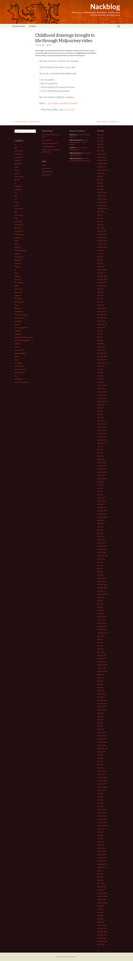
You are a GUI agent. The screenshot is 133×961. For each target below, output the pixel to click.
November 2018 (102, 433)
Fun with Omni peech (48, 146)
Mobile (17, 286)
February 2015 (101, 578)
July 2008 (100, 832)
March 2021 (100, 343)
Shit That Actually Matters (22, 340)
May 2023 (100, 260)
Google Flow (18, 228)
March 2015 (100, 575)
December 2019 (102, 392)
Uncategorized (19, 366)
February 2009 (101, 809)
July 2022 (100, 292)
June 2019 (100, 411)
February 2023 (101, 270)
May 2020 (100, 376)
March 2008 (100, 845)
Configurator (18, 186)
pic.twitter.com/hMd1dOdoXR (62, 103)
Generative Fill (19, 225)
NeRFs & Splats (19, 302)
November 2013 (102, 626)
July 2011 (100, 716)
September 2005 (102, 941)
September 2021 (102, 324)
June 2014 (100, 604)
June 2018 (100, 450)
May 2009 (100, 800)
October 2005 (101, 938)
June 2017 (100, 488)
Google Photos (19, 234)
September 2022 (102, 286)
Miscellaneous (19, 283)
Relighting (18, 331)
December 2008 (102, 816)
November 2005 (102, 935)
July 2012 (100, 678)
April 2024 (100, 225)
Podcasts (17, 324)
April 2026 (100, 147)
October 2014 (101, 591)
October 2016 (101, 514)
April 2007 (100, 880)
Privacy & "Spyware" (21, 328)
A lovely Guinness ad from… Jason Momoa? (78, 142)
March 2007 (100, 883)
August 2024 (101, 212)
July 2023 (100, 254)
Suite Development (20, 353)
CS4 (16, 193)
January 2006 (101, 928)
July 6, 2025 (69, 109)
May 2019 (100, 414)
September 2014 (102, 594)
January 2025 (101, 196)
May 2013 (100, 646)
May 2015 (100, 568)
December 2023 (102, 237)
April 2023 (100, 263)
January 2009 (101, 813)
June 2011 (100, 719)
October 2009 (101, 784)
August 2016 (101, 520)
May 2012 (100, 684)
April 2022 (100, 302)
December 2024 (102, 199)
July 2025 (100, 176)
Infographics (18, 260)
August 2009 (101, 790)
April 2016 (100, 533)
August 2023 (101, 250)
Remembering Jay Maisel (50, 143)
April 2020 (100, 379)
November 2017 (102, 472)
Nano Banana (18, 299)
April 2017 (100, 495)
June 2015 (100, 565)
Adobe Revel (19, 157)
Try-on (16, 360)
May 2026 (100, 144)
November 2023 (102, 241)
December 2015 (102, 546)
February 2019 (101, 424)
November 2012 (102, 665)
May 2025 (100, 183)
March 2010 (100, 768)
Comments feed (47, 172)
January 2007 (101, 890)
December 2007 (102, 854)
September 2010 (102, 748)
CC (15, 183)
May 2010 (100, 761)
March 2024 (100, 228)
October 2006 (101, 899)
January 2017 (101, 504)
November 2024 (102, 202)
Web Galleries (19, 379)
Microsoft (17, 279)
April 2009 (100, 803)
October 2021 (101, 321)
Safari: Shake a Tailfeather (109, 121)
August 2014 (101, 597)
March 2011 (100, 729)
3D (15, 144)
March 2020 (100, 382)
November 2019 (102, 395)
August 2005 (101, 944)
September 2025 (102, 170)
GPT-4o (17, 241)
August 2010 (101, 752)
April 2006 (100, 919)
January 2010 (101, 774)
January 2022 (101, 311)
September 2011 (102, 710)
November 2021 (102, 318)
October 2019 (101, 398)
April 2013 (100, 649)
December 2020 (102, 353)
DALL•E (17, 202)
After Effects (18, 164)
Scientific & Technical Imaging (24, 337)
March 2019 (100, 421)
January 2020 (101, 388)
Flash (16, 218)
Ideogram (18, 247)
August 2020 (101, 366)
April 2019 (100, 417)
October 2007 (101, 861)
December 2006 (102, 893)
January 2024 (101, 234)
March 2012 (100, 691)
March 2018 (100, 459)
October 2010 (101, 745)
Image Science (19, 257)
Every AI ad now (47, 140)
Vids (16, 376)
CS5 (16, 196)
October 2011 (101, 707)
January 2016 (101, 543)
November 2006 (102, 896)
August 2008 (101, 829)
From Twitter (19, 221)
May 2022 (100, 298)
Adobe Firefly (19, 151)
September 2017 (102, 478)
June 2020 (100, 372)
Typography (18, 363)
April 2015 (100, 572)
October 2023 (101, 244)
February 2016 (101, 540)
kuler (16, 273)
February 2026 (101, 154)
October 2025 (101, 167)
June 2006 (100, 912)
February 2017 (101, 501)
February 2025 (101, 192)
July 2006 (100, 909)
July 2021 (100, 331)
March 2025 (100, 189)
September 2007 (102, 864)
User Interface (19, 373)
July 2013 (100, 639)
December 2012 (102, 662)
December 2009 (102, 777)
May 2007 (100, 877)
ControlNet (18, 189)
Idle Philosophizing (20, 250)
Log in (44, 165)
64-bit (16, 148)
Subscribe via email (18, 26)
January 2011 (101, 736)
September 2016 (102, 517)
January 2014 (101, 620)
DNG (16, 212)
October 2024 (101, 205)
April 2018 (100, 456)
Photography (19, 311)
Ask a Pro (17, 173)
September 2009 (102, 787)
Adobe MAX (18, 154)
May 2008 (100, 838)
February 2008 (101, 848)
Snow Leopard (19, 350)
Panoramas (18, 308)
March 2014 (100, 613)
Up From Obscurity (20, 369)
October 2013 (101, 630)
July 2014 (100, 601)
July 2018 (100, 446)
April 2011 (100, 726)
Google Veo (18, 238)
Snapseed (18, 344)
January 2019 (101, 427)
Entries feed (46, 168)
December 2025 (102, 160)
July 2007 (100, 871)
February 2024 (101, 231)
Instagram (18, 263)
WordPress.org (47, 175)
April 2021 (100, 340)
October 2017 (101, 475)
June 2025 (100, 180)
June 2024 (100, 218)
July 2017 (100, 485)
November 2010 (102, 742)
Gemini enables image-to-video (26, 121)
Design (17, 205)
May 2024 (100, 221)
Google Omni (19, 231)
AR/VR (16, 170)
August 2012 (101, 674)
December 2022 (102, 276)
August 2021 (101, 327)
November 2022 (102, 279)
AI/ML (50, 45)
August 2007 (101, 867)
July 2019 (100, 408)
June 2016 (100, 527)
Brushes (17, 180)
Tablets (17, 356)
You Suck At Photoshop (22, 382)
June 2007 (100, 874)
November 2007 (102, 858)
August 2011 (101, 713)
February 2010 (101, 771)
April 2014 (100, 610)
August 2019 (101, 405)
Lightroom (18, 276)
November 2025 (102, 164)
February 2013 (101, 655)
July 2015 (100, 562)
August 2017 (101, 482)
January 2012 (101, 697)
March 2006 (100, 922)
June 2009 (100, 797)
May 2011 (100, 723)
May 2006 (100, 916)
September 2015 (102, 556)
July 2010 (100, 755)
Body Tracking (19, 176)
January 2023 (101, 273)
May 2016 (100, 530)
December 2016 (102, 507)
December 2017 (102, 469)
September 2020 (102, 363)
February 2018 (101, 462)
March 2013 (100, 652)
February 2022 (101, 308)
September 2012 (102, 671)
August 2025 (101, 173)
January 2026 (101, 157)
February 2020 (101, 385)
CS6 (16, 199)
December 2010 (102, 739)
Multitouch (18, 295)
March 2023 (100, 266)
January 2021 (101, 350)
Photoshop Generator (21, 315)
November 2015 (102, 549)
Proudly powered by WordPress (66, 957)
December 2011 (102, 700)
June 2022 (100, 295)
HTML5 (16, 244)
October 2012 (101, 668)
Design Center (19, 209)
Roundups (18, 334)
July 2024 (100, 215)
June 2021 (100, 334)
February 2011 (101, 732)
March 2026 (100, 151)
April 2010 (100, 764)
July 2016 (100, 523)
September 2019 (102, 401)
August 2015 (101, 559)
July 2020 (100, 369)
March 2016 (100, 536)
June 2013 (100, 642)
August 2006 (101, 906)
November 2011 (102, 703)
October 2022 (101, 282)
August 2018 (101, 443)
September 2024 (102, 209)
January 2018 (101, 466)
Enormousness (19, 215)
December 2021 (102, 315)
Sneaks (17, 347)
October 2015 (101, 552)
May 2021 (100, 337)
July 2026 (100, 138)
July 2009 (100, 793)
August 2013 (101, 636)
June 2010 (100, 758)
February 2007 (101, 887)
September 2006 (102, 903)
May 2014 (100, 607)
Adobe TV (17, 160)
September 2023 (102, 247)
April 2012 (100, 687)
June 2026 (100, 141)
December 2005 (102, 932)
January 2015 (101, 581)
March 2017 (100, 498)
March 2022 (100, 305)
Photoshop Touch (20, 318)
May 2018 (100, 453)
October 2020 (101, 360)
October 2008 (101, 822)
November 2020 (102, 356)
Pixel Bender (18, 321)
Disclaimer (32, 26)
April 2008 (100, 842)
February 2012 (101, 694)
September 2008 (102, 826)
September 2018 (102, 440)
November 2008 (102, 819)
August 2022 (101, 289)
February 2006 (101, 925)
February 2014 (101, 617)
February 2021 (101, 347)
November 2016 (102, 511)
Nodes (17, 305)
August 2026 (101, 135)
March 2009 (100, 806)
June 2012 (100, 681)
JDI (15, 270)
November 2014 (102, 588)
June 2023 (100, 257)
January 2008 (101, 851)
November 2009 (102, 781)
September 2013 (102, 633)
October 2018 (101, 437)
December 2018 (102, 430)
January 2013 (101, 658)
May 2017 (100, 491)
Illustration (18, 254)
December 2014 (102, 585)
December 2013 (102, 623)
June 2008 (100, 835)
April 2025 (100, 186)
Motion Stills (18, 289)
